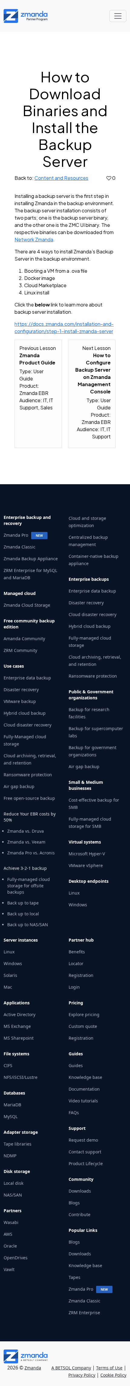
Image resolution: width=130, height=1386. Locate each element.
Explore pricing (84, 1014)
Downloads (80, 1191)
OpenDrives (16, 1257)
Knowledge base (85, 1077)
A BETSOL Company (71, 1368)
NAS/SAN (13, 1195)
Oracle (10, 1246)
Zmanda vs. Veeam (26, 842)
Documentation (84, 1089)
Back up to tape (23, 903)
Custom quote (83, 1026)
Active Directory (19, 1014)
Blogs (74, 1203)
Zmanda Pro (16, 535)
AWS (8, 1234)
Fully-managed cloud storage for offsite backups (28, 885)
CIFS (8, 1065)
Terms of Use (109, 1368)
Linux (74, 893)
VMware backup (20, 701)
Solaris (10, 975)
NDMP (10, 1156)
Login (74, 987)
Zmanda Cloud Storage (27, 605)
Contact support (85, 1152)
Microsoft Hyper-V (87, 854)
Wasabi (11, 1222)
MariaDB (12, 1105)
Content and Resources (61, 178)
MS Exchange (17, 1026)
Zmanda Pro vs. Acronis (31, 853)
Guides (76, 1065)
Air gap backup (19, 786)
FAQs (74, 1112)
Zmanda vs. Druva (25, 831)
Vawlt (9, 1269)
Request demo (83, 1140)
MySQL (11, 1116)
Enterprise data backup (27, 678)
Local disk (13, 1183)
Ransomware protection (28, 774)
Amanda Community (24, 638)
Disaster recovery (21, 689)
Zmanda (32, 1368)
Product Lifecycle (86, 1163)
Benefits (77, 952)
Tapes (74, 1277)
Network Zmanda (34, 239)
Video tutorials (83, 1101)
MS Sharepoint (19, 1038)
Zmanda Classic (19, 547)
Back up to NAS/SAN (27, 924)
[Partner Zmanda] (28, 16)
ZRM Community (20, 650)
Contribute (79, 1214)
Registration (81, 975)
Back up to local (23, 914)
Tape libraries (17, 1144)
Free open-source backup (29, 798)
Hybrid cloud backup (25, 713)
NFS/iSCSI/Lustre (20, 1077)
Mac (8, 987)
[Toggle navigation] (117, 16)
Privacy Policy (81, 1375)
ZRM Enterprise (84, 1312)
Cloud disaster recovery (27, 725)
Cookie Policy (113, 1375)
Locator (76, 963)
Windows (78, 905)
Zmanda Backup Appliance (31, 558)
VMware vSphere (86, 865)
